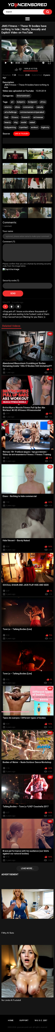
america (8, 107)
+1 (12, 306)
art (12, 102)
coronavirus (28, 107)
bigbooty (45, 127)
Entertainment (23, 96)
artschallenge (11, 112)
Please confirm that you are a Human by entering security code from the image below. (27, 265)
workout (34, 127)
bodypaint (32, 102)
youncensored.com (24, 1027)
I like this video (16, 69)
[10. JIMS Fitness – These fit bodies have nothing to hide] (40, 213)
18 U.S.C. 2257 (40, 1020)
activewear (38, 117)
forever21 (26, 117)
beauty (8, 122)
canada (40, 107)
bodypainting (10, 127)
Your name (8, 231)
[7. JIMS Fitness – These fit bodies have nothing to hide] (15, 198)
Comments (9, 222)
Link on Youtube (22, 134)
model (23, 122)
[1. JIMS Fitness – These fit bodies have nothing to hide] (15, 154)
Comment (7, 241)
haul (6, 117)
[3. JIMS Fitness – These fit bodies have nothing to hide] (15, 168)
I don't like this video (20, 69)
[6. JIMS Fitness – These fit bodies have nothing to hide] (40, 183)
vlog (15, 122)
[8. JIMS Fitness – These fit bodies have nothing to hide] (40, 198)
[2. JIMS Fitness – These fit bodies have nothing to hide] (40, 154)
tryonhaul (23, 127)
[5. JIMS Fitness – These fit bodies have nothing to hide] (15, 183)
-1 (18, 306)
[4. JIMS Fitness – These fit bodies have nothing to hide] (40, 168)
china (17, 107)
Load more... (27, 868)
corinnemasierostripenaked (32, 112)
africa (43, 102)
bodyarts (21, 102)
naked (32, 122)
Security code (9, 280)
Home (10, 1020)
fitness (15, 117)
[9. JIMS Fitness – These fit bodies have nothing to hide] (15, 213)
